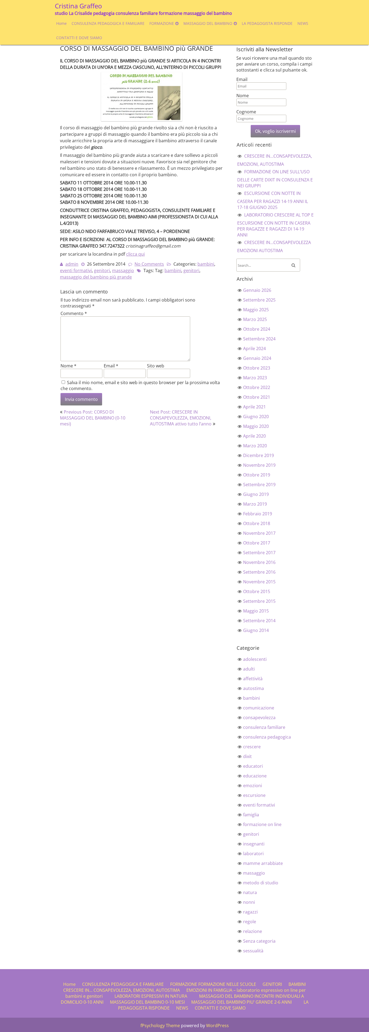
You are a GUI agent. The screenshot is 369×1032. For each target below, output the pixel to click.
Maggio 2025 (256, 310)
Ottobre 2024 (256, 329)
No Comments (149, 264)
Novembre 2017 (259, 533)
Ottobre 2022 (256, 387)
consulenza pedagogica (267, 737)
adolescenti (255, 659)
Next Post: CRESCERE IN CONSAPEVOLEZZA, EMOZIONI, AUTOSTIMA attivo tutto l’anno (181, 418)
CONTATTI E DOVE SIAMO (79, 37)
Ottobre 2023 (256, 368)
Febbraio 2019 (257, 514)
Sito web (155, 366)
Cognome (246, 112)
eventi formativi (76, 270)
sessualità (253, 951)
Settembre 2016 (259, 572)
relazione (252, 931)
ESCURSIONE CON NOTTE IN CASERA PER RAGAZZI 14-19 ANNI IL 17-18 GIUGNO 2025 (272, 200)
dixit (247, 756)
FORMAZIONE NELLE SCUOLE (227, 984)
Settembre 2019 (259, 485)
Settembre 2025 (259, 300)
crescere (252, 747)
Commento (74, 313)
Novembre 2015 (259, 582)
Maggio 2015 (256, 611)
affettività (253, 679)
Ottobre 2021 (256, 397)
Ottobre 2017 (256, 543)
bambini (205, 264)
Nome (68, 366)
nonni (249, 902)
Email (111, 366)
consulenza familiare (264, 727)
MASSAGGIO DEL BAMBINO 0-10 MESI (147, 1002)
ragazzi (250, 912)
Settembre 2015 (259, 601)
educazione (255, 776)
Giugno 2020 (256, 416)
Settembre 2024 (259, 339)
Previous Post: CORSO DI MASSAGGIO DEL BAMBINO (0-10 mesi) (92, 418)
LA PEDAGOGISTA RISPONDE (267, 23)
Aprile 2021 (254, 407)
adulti (249, 669)
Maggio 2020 (256, 426)
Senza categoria (259, 941)
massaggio (123, 270)
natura (250, 892)
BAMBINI (297, 984)
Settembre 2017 (259, 553)
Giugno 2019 (256, 494)
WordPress (217, 1025)
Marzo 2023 (255, 378)
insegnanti (253, 844)
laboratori (253, 854)
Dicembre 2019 (258, 455)
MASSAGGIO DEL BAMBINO (207, 23)
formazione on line (262, 824)
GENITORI (272, 984)
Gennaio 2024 (257, 358)
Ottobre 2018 (256, 523)
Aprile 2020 (254, 436)
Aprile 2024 (254, 348)
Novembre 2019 (259, 465)
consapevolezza (259, 717)
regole (249, 922)
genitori (102, 270)
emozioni (252, 786)
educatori (253, 766)
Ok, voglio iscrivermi (275, 131)
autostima (253, 688)
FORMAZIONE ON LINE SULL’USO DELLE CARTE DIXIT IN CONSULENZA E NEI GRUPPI (275, 179)
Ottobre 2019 (256, 475)
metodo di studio (260, 883)
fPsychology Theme (160, 1025)
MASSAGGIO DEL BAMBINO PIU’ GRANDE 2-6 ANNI (241, 1002)
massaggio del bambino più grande (96, 277)
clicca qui (135, 254)
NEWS (302, 23)
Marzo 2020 (255, 446)
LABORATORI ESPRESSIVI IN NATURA (151, 996)
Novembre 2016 (259, 562)
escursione (254, 795)
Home (61, 23)
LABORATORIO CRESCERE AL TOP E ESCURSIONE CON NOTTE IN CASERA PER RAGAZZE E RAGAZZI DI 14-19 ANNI (275, 225)
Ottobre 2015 (256, 591)
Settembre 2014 (259, 621)
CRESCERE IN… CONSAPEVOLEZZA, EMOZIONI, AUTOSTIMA (121, 990)
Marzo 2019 (255, 504)
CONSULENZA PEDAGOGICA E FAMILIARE (108, 23)
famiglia (251, 815)
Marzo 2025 (255, 319)
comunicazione (258, 708)
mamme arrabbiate (263, 863)
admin (71, 264)
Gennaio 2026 (257, 290)
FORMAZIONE (161, 23)
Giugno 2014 (256, 630)
